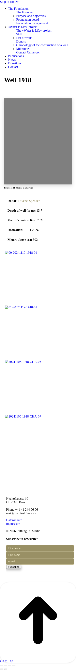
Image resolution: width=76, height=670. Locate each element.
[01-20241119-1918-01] (21, 307)
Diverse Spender (29, 200)
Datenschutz (14, 520)
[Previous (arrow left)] (1, 669)
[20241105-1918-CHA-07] (23, 416)
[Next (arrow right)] (5, 669)
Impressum (13, 523)
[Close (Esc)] (1, 665)
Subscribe (13, 566)
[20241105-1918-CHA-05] (23, 361)
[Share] (5, 665)
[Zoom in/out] (13, 665)
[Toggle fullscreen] (9, 665)
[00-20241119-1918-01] (21, 252)
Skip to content (9, 1)
